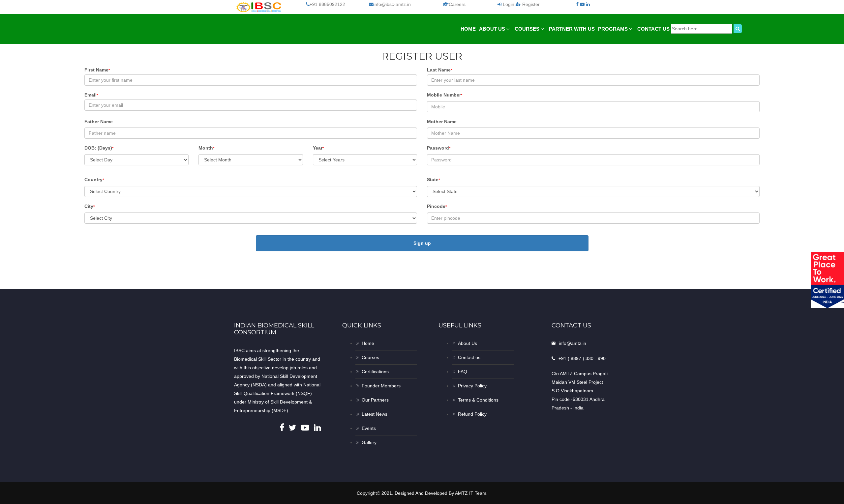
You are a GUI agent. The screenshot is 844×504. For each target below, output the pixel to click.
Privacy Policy (472, 385)
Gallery (369, 442)
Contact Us (653, 29)
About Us (467, 343)
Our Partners (375, 400)
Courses (370, 357)
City (89, 206)
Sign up (422, 243)
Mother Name (442, 121)
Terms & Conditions (478, 400)
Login (508, 4)
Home (468, 29)
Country (94, 179)
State (433, 179)
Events (369, 428)
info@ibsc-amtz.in (392, 4)
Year (318, 148)
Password (438, 148)
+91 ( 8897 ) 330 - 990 (582, 358)
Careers (457, 4)
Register (530, 4)
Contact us (469, 357)
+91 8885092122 (327, 4)
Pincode (437, 206)
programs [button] (613, 29)
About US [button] (492, 29)
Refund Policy (472, 414)
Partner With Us (572, 29)
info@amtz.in (572, 343)
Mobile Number (444, 95)
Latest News (374, 414)
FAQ (462, 371)
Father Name (98, 121)
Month (206, 148)
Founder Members (381, 385)
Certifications (375, 371)
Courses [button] (528, 29)
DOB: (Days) (98, 148)
